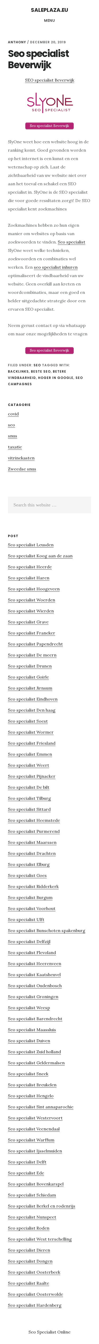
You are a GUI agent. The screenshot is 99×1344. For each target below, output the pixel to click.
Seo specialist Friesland (31, 743)
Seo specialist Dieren (29, 1250)
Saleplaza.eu (49, 10)
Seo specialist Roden (28, 1228)
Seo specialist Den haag (31, 710)
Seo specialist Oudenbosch (35, 985)
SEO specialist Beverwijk (49, 80)
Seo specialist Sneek (28, 1073)
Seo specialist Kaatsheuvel (34, 974)
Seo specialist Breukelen (32, 1084)
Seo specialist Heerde (30, 566)
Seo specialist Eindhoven (33, 699)
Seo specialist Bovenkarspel (36, 1184)
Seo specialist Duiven (29, 1040)
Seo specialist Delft (27, 1162)
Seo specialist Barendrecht (35, 1018)
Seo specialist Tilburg (29, 798)
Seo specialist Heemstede (34, 820)
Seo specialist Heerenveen (34, 963)
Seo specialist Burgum (30, 897)
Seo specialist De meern (32, 655)
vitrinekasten (21, 458)
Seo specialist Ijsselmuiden (35, 1150)
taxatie (15, 446)
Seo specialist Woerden (31, 599)
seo (37, 365)
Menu (49, 20)
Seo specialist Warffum (31, 1139)
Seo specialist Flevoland (32, 952)
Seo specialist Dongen (30, 1261)
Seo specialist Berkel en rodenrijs (41, 1206)
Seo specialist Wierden (31, 610)
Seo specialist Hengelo (31, 1095)
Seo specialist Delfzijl (29, 941)
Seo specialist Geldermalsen (36, 1062)
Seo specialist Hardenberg (35, 1305)
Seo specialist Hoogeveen (34, 588)
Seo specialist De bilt (28, 787)
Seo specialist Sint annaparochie (40, 1106)
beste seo (41, 371)
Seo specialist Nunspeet (32, 1217)
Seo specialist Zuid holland (34, 1051)
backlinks (18, 371)
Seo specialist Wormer (31, 732)
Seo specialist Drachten (32, 853)
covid (13, 413)
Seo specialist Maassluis (32, 1029)
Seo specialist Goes (27, 875)
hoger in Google (55, 377)
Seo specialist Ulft (26, 919)
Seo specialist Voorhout (31, 908)
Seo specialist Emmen (30, 754)
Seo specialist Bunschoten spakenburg (46, 930)
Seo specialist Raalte (28, 1283)
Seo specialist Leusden (31, 544)
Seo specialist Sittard (29, 809)
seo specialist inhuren (56, 267)
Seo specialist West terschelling (40, 1239)
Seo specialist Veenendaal (34, 1128)
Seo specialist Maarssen (32, 842)
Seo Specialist (43, 1332)
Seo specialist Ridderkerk (33, 886)
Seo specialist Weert (28, 765)
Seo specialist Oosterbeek (34, 1272)
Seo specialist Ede (26, 1173)
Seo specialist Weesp (29, 1007)
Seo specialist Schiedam (32, 1195)
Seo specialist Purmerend (34, 831)
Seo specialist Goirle (28, 677)
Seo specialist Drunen (30, 666)
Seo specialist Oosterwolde (35, 1294)
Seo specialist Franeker (31, 633)
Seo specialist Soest (28, 721)
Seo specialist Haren (28, 577)
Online (63, 1332)
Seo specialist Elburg (29, 864)
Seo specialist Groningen (33, 996)
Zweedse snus (22, 469)
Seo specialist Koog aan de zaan (40, 555)
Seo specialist (71, 242)
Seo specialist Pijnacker (31, 776)
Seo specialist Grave (28, 622)
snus (12, 435)
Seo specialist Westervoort (35, 1117)
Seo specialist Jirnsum (30, 688)
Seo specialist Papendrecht (35, 644)
